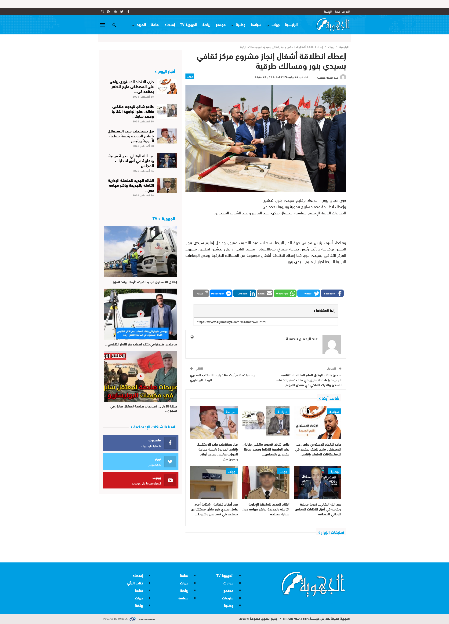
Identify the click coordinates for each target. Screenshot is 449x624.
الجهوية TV (188, 24)
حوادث (228, 582)
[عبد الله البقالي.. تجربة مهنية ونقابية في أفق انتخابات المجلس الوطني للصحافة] (317, 482)
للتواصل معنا (342, 11)
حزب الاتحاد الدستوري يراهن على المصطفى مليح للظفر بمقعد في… (132, 86)
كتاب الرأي (135, 582)
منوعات (227, 597)
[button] (332, 293)
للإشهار (327, 11)
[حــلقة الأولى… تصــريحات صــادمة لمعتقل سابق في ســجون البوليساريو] (140, 376)
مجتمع (221, 24)
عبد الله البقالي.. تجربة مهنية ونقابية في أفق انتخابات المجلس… (131, 160)
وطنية (241, 24)
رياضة (206, 24)
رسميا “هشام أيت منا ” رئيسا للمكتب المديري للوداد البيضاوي (222, 377)
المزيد (141, 24)
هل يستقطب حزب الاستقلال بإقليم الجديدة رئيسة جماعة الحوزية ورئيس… (131, 135)
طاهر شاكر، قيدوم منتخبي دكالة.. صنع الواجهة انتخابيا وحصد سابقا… (133, 110)
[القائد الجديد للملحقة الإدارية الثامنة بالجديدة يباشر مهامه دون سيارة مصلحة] (266, 482)
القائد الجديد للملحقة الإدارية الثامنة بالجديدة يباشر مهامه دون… (131, 184)
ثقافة (155, 24)
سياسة (256, 24)
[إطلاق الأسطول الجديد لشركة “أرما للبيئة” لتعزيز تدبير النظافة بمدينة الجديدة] (140, 251)
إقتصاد (170, 24)
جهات (276, 24)
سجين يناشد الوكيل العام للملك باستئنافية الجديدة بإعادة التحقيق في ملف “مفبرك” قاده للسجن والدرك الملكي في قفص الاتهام (308, 379)
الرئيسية (291, 24)
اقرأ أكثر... (338, 602)
